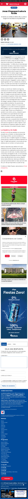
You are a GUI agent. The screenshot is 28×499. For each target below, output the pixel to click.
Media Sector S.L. (16, 260)
